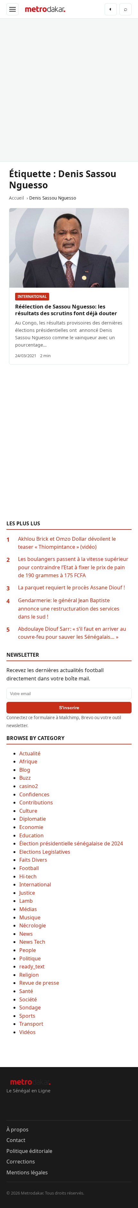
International (32, 296)
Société (28, 999)
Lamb (26, 900)
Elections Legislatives (44, 851)
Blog (24, 769)
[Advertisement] (69, 90)
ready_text (32, 966)
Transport (31, 1023)
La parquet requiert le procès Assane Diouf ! (71, 587)
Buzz (25, 777)
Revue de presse (39, 982)
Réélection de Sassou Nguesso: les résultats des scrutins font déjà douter (66, 310)
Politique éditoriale (29, 1151)
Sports (27, 1015)
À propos (17, 1129)
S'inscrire (69, 707)
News (26, 933)
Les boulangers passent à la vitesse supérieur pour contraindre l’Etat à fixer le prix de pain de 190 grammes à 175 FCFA (73, 567)
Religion (29, 974)
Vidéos (27, 1032)
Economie (31, 827)
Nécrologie (32, 925)
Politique (30, 958)
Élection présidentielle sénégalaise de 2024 (71, 843)
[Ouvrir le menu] (12, 9)
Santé (26, 991)
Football (29, 868)
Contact (15, 1140)
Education (31, 835)
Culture (28, 810)
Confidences (34, 794)
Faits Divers (33, 859)
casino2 (28, 786)
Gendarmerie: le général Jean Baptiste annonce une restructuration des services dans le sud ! (68, 608)
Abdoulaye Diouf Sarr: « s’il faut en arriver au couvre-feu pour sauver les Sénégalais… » (72, 633)
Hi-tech (28, 876)
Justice (27, 892)
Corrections (20, 1161)
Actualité (29, 753)
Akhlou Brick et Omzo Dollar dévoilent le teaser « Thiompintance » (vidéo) (67, 543)
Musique (29, 917)
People (27, 950)
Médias (28, 909)
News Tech (32, 941)
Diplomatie (32, 818)
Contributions (36, 802)
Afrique (28, 761)
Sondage (30, 1007)
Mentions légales (27, 1172)
